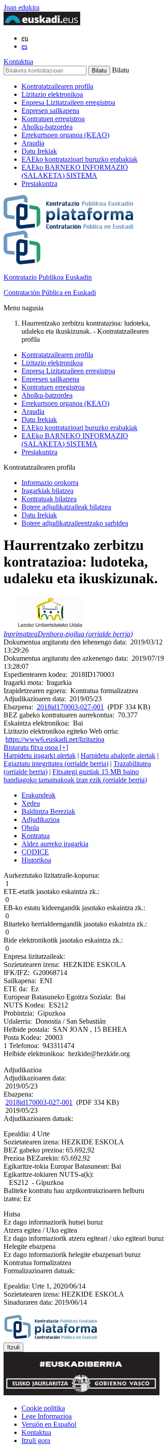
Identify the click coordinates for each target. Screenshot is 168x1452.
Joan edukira (21, 7)
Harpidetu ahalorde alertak (118, 755)
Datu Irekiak (39, 151)
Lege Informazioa (47, 1416)
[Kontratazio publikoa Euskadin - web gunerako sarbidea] (51, 1338)
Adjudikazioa (41, 819)
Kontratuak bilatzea (49, 499)
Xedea (31, 803)
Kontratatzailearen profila (57, 86)
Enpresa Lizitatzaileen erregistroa (68, 102)
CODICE (35, 852)
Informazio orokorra (50, 482)
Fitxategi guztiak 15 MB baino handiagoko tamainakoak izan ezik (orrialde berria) (75, 776)
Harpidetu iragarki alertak (40, 755)
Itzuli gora (36, 1440)
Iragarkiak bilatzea (47, 491)
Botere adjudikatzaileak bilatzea (66, 507)
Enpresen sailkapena (50, 110)
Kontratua (36, 835)
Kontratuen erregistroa (53, 119)
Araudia (33, 143)
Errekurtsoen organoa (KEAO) (65, 135)
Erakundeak (39, 795)
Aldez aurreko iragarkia (55, 844)
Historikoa (36, 860)
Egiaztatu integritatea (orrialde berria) (56, 763)
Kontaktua (18, 61)
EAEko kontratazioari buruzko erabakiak (80, 159)
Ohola (30, 827)
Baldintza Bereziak (48, 811)
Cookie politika (43, 1408)
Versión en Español (49, 1424)
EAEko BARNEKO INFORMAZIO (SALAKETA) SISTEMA (75, 171)
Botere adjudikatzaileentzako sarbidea (75, 523)
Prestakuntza (39, 183)
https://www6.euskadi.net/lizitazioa (54, 739)
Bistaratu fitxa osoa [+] (36, 747)
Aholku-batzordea (47, 127)
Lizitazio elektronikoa (52, 94)
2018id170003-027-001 (70, 707)
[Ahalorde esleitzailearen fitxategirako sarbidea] (50, 626)
